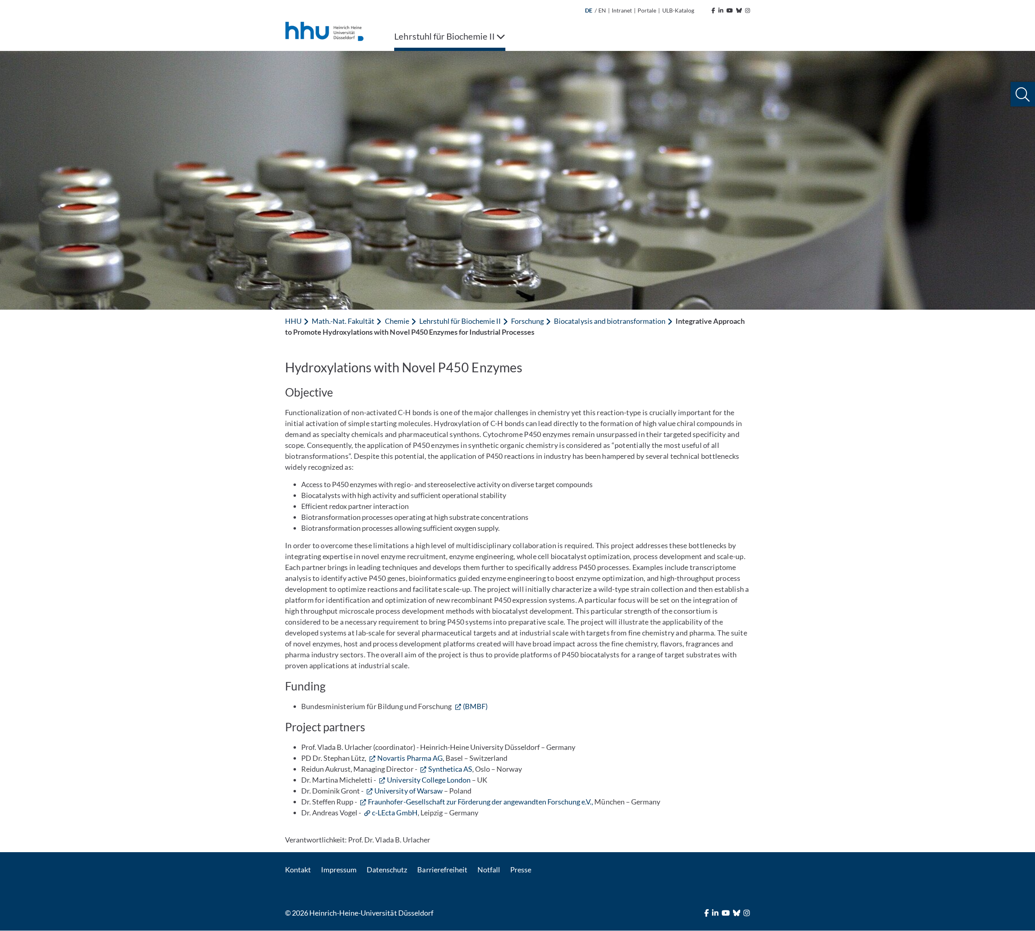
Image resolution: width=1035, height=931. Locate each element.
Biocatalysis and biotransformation (609, 321)
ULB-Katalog (678, 10)
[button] (1022, 94)
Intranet (622, 10)
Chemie (397, 321)
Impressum (339, 869)
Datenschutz (387, 869)
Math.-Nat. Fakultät (343, 321)
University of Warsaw (408, 790)
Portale (647, 10)
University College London (428, 779)
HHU (293, 321)
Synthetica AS (450, 768)
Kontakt (298, 869)
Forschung (527, 321)
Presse (520, 869)
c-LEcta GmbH (394, 812)
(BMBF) (475, 706)
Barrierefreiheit (442, 869)
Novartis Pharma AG (409, 758)
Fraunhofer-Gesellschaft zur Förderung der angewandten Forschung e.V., (480, 801)
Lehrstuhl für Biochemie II (460, 321)
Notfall (488, 869)
